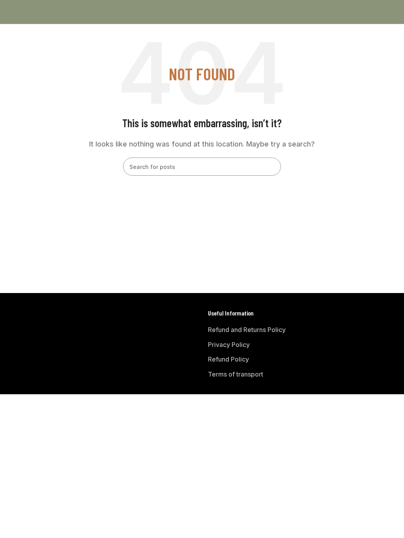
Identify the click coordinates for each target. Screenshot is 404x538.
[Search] (272, 167)
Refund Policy (228, 359)
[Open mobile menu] (9, 12)
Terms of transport (235, 374)
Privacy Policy (229, 345)
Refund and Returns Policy (247, 330)
